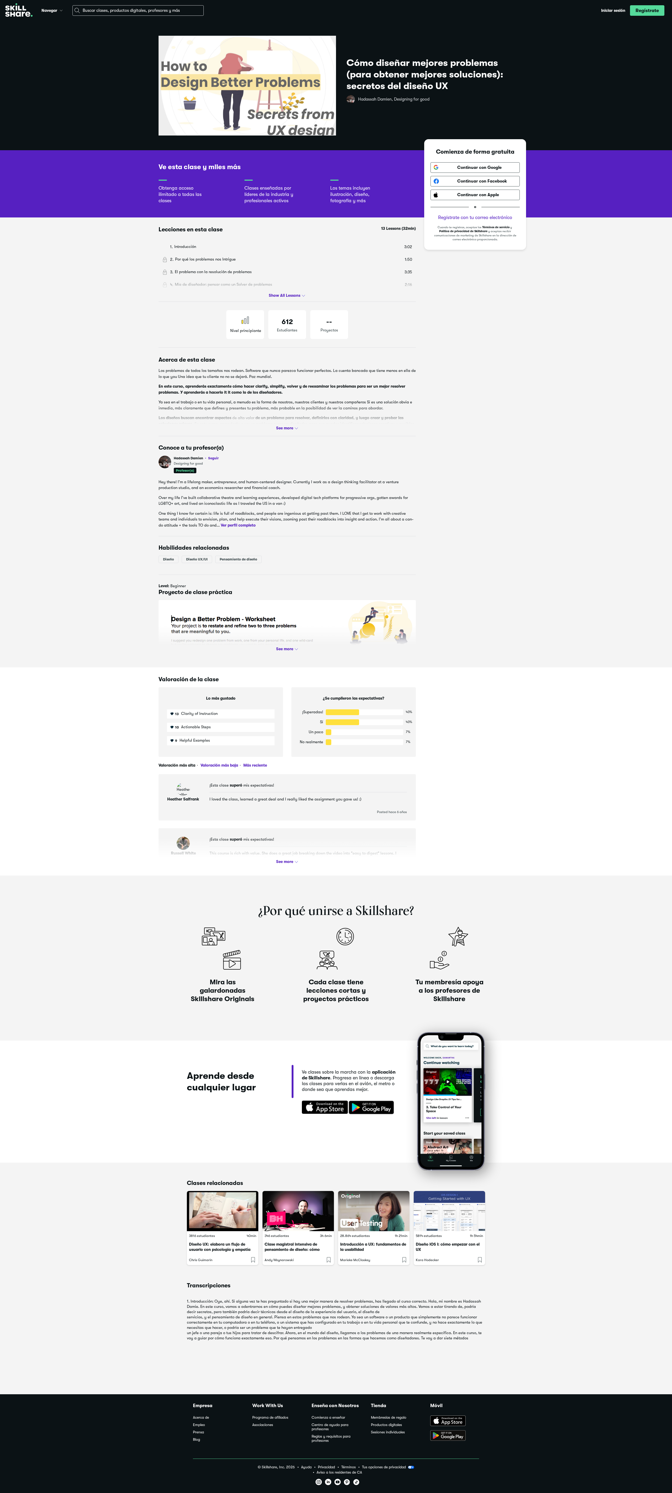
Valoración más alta (177, 765)
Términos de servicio (496, 227)
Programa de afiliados (270, 1417)
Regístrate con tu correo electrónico (475, 217)
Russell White (183, 853)
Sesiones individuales (388, 1432)
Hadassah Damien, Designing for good (393, 99)
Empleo (199, 1425)
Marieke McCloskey (355, 1260)
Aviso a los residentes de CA (339, 1472)
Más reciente (254, 765)
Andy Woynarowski (279, 1260)
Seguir (213, 458)
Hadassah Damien (196, 458)
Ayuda (306, 1467)
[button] (61, 10)
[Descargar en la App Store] (323, 1108)
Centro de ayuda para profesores (330, 1427)
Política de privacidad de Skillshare (463, 231)
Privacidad (326, 1467)
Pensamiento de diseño (238, 559)
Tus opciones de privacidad (384, 1467)
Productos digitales (386, 1425)
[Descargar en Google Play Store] (454, 1436)
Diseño (168, 559)
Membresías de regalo (388, 1417)
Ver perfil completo (238, 525)
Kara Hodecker (427, 1260)
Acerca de (201, 1417)
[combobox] (138, 10)
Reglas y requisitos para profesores (331, 1438)
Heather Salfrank (183, 799)
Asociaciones (262, 1425)
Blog (196, 1440)
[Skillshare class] (222, 1211)
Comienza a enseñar (328, 1417)
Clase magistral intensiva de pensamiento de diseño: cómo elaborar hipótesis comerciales (293, 1249)
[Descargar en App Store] (454, 1421)
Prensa (198, 1432)
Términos (348, 1467)
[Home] (19, 10)
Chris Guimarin (200, 1260)
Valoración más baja (219, 765)
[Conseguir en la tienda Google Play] (372, 1108)
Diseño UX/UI (197, 559)
